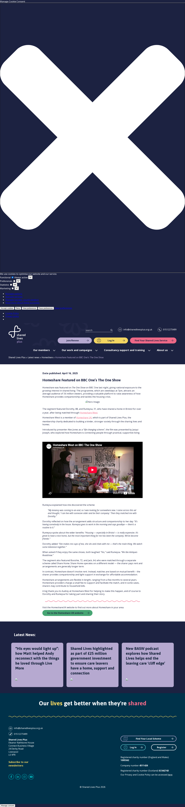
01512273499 (169, 329)
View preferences (29, 308)
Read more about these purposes (22, 302)
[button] (92, 137)
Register (161, 747)
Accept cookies (7, 308)
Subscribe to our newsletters (18, 763)
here (170, 774)
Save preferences (46, 308)
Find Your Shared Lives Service (151, 340)
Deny (18, 308)
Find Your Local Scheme (148, 738)
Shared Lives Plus (17, 334)
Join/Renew (72, 340)
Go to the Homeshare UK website (65, 612)
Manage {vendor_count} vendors (22, 299)
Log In (111, 340)
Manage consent (7, 806)
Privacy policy (12, 316)
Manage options (13, 293)
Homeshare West (89, 412)
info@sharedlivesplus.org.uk (137, 329)
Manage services (13, 296)
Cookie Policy (12, 313)
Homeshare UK (84, 417)
